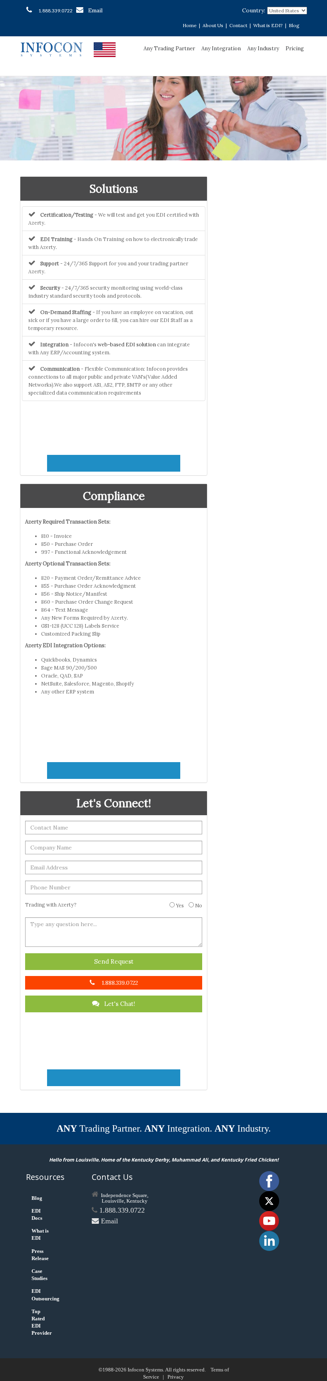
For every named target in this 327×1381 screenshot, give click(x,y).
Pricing (295, 48)
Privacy (175, 1377)
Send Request (114, 961)
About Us (213, 25)
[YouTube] (269, 1220)
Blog (294, 25)
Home (190, 25)
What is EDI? (268, 25)
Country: (253, 10)
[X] (269, 1200)
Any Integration (221, 48)
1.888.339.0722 (55, 11)
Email (95, 10)
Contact (238, 25)
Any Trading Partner (169, 48)
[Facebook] (269, 1180)
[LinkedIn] (269, 1240)
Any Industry (263, 48)
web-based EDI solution (127, 344)
